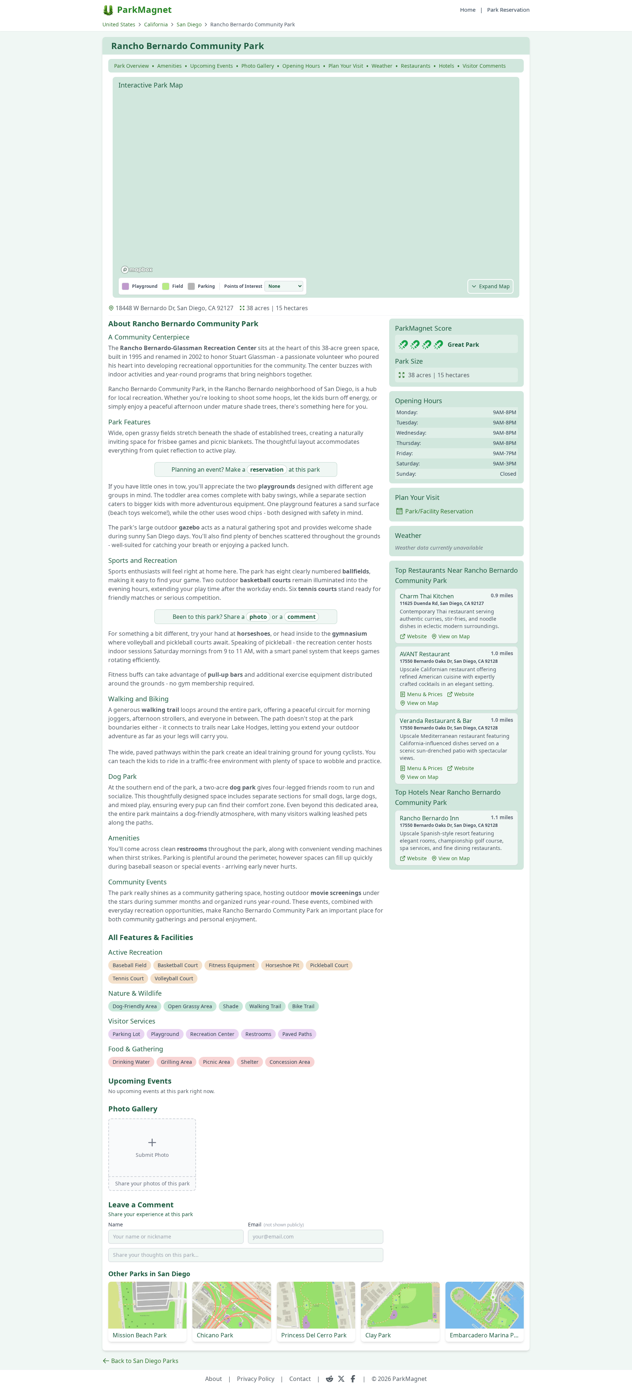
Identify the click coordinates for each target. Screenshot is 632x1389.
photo (258, 617)
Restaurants (415, 65)
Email (276, 1224)
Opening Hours (301, 65)
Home (467, 9)
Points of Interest (243, 286)
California (156, 24)
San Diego (189, 24)
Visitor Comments (484, 65)
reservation (267, 469)
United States (118, 24)
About (213, 1379)
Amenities (169, 65)
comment (301, 617)
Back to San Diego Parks (144, 1361)
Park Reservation (508, 9)
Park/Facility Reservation (439, 511)
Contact (300, 1379)
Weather (382, 65)
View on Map (454, 636)
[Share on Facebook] (353, 1378)
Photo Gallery (257, 65)
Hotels (446, 65)
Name (115, 1224)
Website (417, 636)
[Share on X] (341, 1378)
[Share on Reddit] (329, 1378)
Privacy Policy (255, 1379)
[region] (316, 184)
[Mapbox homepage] (137, 269)
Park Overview (131, 65)
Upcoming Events (211, 65)
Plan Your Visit (345, 65)
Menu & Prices (425, 694)
